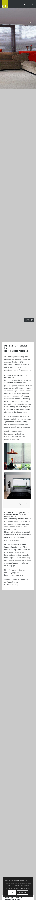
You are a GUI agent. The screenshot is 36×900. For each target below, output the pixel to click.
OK (12, 892)
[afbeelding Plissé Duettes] (18, 457)
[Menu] (28, 4)
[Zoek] (24, 4)
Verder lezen (22, 892)
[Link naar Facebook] (32, 4)
